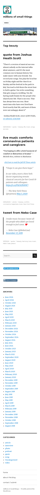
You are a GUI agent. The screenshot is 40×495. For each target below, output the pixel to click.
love (30, 241)
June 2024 (9, 346)
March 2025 (10, 320)
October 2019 (10, 386)
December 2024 (11, 329)
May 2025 (9, 314)
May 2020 (9, 366)
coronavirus (7, 204)
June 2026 (9, 297)
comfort (26, 202)
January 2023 (10, 351)
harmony (25, 241)
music (28, 127)
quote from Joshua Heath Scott (17, 56)
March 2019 (10, 406)
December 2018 (11, 414)
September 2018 (11, 423)
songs (33, 127)
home (5, 472)
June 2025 (9, 311)
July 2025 (8, 309)
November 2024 (11, 331)
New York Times (28, 204)
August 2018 (10, 426)
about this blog (9, 477)
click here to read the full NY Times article (20, 162)
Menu (6, 23)
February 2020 (11, 374)
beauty (20, 127)
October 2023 (10, 349)
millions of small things (17, 16)
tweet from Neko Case (20, 212)
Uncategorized (11, 460)
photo (7, 448)
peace (13, 243)
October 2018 (10, 420)
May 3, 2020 (22, 194)
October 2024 (10, 334)
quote (14, 127)
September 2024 (11, 337)
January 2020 (10, 377)
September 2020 (11, 357)
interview (9, 446)
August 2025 (10, 306)
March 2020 (10, 371)
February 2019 (10, 409)
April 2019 (9, 403)
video (7, 463)
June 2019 (9, 397)
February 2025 (11, 323)
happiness (14, 204)
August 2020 (10, 360)
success (5, 129)
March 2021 (10, 354)
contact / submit (10, 482)
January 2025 (10, 326)
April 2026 (9, 300)
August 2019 (10, 392)
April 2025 (9, 317)
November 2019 (11, 383)
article (14, 202)
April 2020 (9, 369)
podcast (8, 451)
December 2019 (11, 380)
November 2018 (11, 417)
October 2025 (10, 303)
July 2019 (8, 394)
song (7, 457)
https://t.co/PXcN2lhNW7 (17, 185)
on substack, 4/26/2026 (11, 119)
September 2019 (11, 389)
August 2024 (10, 340)
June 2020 (9, 363)
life (25, 127)
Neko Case (6, 243)
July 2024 (9, 343)
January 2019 (10, 412)
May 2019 (9, 400)
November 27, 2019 (14, 233)
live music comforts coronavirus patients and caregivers (18, 141)
